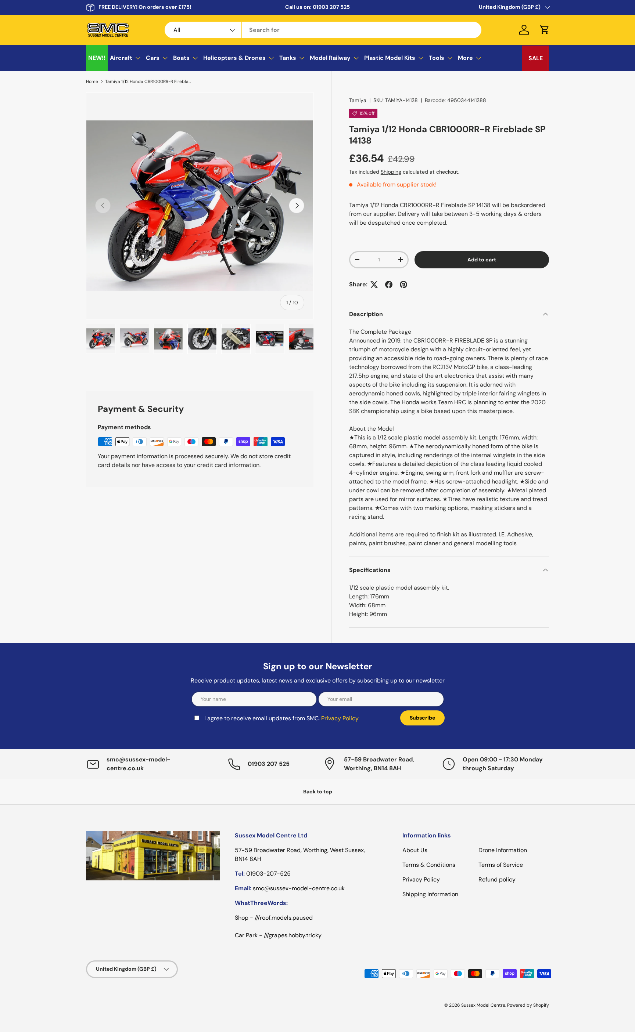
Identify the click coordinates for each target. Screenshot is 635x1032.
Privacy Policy (257, 561)
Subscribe (375, 555)
